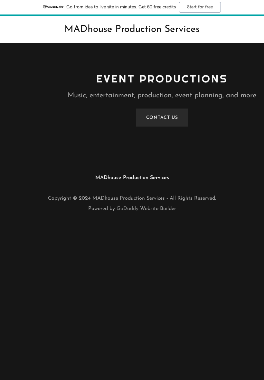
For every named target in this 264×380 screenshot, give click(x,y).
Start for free (200, 7)
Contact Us (162, 117)
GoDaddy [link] (127, 208)
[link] (132, 30)
